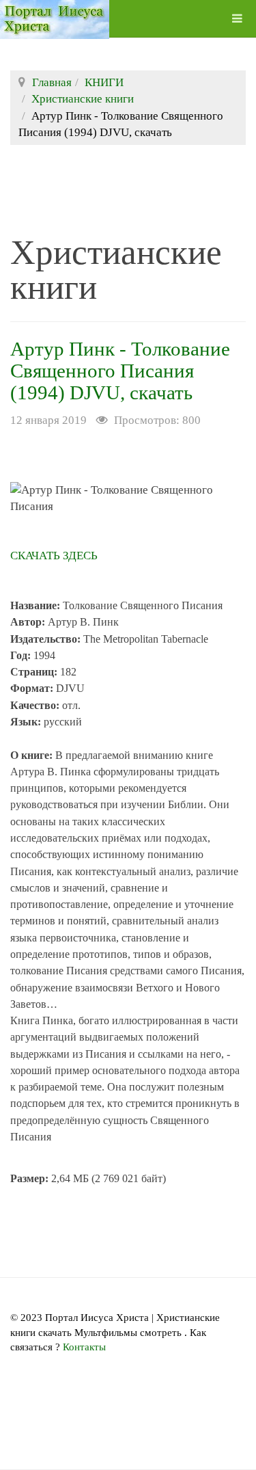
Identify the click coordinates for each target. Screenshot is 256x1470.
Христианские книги (82, 98)
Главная (52, 82)
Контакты (84, 1346)
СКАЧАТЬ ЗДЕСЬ (54, 555)
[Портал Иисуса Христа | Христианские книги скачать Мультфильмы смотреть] (54, 19)
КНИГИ (104, 82)
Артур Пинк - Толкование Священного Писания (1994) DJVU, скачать (120, 370)
